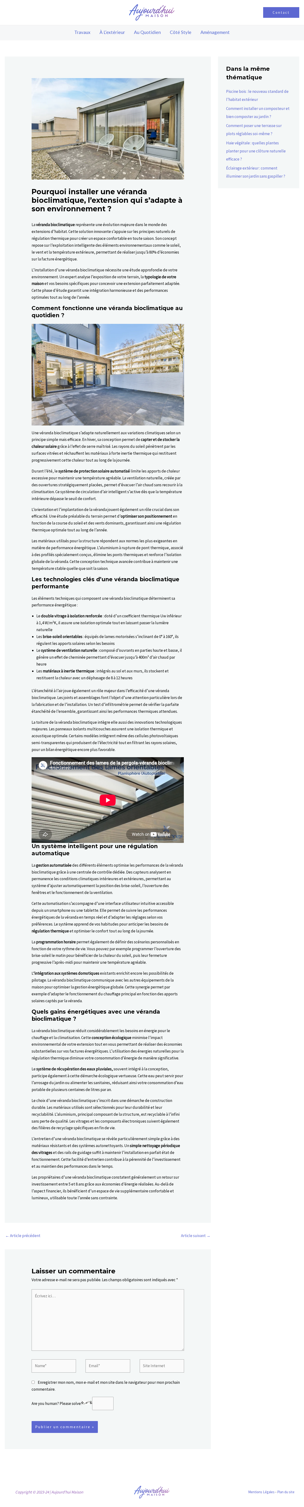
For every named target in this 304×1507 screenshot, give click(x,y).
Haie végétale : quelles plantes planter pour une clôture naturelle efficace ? (256, 151)
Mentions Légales (261, 1492)
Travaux (82, 32)
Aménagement (215, 32)
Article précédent (22, 1235)
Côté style (180, 32)
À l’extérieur (112, 32)
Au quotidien (147, 32)
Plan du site (285, 1492)
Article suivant (195, 1235)
